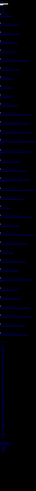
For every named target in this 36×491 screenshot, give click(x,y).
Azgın (2, 354)
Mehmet (1, 35)
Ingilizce (3, 380)
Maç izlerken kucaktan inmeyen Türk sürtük (10, 34)
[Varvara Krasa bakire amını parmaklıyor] (6, 224)
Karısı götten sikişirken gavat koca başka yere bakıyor (12, 199)
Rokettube (3, 407)
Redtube (3, 406)
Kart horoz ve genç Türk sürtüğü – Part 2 (9, 25)
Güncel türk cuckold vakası (6, 87)
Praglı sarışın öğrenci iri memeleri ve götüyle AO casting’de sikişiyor (15, 317)
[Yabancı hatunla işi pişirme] (4, 14)
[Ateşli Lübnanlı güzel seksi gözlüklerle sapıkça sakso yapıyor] (9, 169)
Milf (2, 391)
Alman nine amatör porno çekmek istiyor (9, 270)
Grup (2, 373)
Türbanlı (3, 422)
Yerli (2, 432)
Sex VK (3, 414)
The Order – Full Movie (5, 208)
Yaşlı (2, 431)
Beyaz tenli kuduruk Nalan (6, 96)
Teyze (2, 419)
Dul (2, 361)
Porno (2, 1)
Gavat (2, 368)
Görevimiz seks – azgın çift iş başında (8, 52)
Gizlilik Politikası (4, 447)
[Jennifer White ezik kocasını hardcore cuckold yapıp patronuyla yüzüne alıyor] (11, 188)
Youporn (3, 435)
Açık (2, 346)
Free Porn (3, 10)
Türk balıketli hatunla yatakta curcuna (9, 105)
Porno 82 (3, 401)
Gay (2, 369)
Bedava (3, 356)
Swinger (3, 417)
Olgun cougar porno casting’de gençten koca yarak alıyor (13, 262)
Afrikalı (3, 347)
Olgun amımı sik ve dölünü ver (7, 253)
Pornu (2, 403)
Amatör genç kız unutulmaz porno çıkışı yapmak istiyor (12, 325)
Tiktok (3, 420)
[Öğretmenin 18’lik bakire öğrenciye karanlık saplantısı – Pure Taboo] (10, 215)
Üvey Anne (3, 425)
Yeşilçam (3, 433)
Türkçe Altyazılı (4, 423)
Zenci (2, 436)
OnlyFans (3, 394)
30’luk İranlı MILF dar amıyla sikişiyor (9, 290)
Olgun (3, 393)
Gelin (2, 370)
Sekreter (3, 411)
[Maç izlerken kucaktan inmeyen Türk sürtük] (6, 32)
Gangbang (3, 367)
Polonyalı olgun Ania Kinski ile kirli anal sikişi (10, 299)
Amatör (3, 12)
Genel (2, 371)
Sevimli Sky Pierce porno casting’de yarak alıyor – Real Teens (14, 334)
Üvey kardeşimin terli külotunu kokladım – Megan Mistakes (13, 61)
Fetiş (2, 366)
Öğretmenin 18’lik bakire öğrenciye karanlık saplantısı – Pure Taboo (15, 217)
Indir (2, 379)
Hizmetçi (3, 377)
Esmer (3, 365)
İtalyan (3, 381)
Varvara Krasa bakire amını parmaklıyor (9, 226)
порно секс (3, 437)
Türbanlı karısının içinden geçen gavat (8, 43)
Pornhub (3, 398)
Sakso (2, 409)
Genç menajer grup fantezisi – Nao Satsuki (9, 69)
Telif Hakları (3, 448)
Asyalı (3, 353)
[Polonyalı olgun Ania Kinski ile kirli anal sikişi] (7, 297)
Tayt (2, 418)
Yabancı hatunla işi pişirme (6, 16)
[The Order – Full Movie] (3, 206)
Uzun (2, 426)
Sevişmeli (3, 412)
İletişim (3, 446)
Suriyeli (3, 416)
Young (3, 434)
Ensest (3, 362)
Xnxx (2, 11)
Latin (2, 386)
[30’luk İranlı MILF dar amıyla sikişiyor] (6, 288)
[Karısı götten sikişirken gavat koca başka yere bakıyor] (8, 197)
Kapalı (3, 382)
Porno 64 (3, 400)
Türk (2, 7)
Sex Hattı (3, 451)
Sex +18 (3, 413)
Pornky (3, 399)
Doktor (3, 360)
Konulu (3, 8)
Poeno (3, 396)
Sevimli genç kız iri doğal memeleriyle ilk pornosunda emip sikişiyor (15, 308)
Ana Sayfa (3, 6)
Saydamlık (3, 449)
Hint (2, 376)
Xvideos (3, 429)
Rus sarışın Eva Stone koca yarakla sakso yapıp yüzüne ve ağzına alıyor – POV (17, 235)
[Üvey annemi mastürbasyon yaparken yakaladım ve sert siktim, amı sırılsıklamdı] (11, 178)
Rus (2, 408)
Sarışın (3, 410)
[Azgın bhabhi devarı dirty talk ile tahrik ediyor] (7, 160)
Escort (3, 363)
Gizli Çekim (3, 372)
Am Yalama (3, 349)
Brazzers (3, 357)
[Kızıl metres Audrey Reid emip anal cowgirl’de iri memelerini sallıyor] (10, 130)
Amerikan (3, 351)
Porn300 (3, 397)
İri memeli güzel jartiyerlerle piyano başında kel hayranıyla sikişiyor (15, 114)
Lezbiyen (3, 387)
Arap (2, 352)
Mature (3, 390)
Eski (2, 364)
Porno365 (3, 402)
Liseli (2, 388)
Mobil (2, 392)
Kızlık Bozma (4, 383)
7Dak (2, 345)
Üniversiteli (3, 424)
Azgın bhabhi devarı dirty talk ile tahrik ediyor (10, 162)
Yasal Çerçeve (4, 450)
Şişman (3, 415)
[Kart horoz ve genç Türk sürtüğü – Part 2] (6, 23)
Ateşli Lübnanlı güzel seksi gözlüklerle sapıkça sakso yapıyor (13, 171)
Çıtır (2, 359)
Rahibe (3, 405)
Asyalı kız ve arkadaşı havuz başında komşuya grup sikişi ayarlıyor (15, 123)
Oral (2, 395)
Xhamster (3, 427)
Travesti (3, 421)
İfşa (2, 378)
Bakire (3, 355)
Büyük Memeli (4, 358)
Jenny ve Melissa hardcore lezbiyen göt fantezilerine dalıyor (13, 244)
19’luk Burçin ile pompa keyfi (6, 78)
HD (2, 9)
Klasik (3, 384)
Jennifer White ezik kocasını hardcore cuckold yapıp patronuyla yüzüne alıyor (17, 190)
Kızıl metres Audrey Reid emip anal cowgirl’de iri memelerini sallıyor (16, 132)
